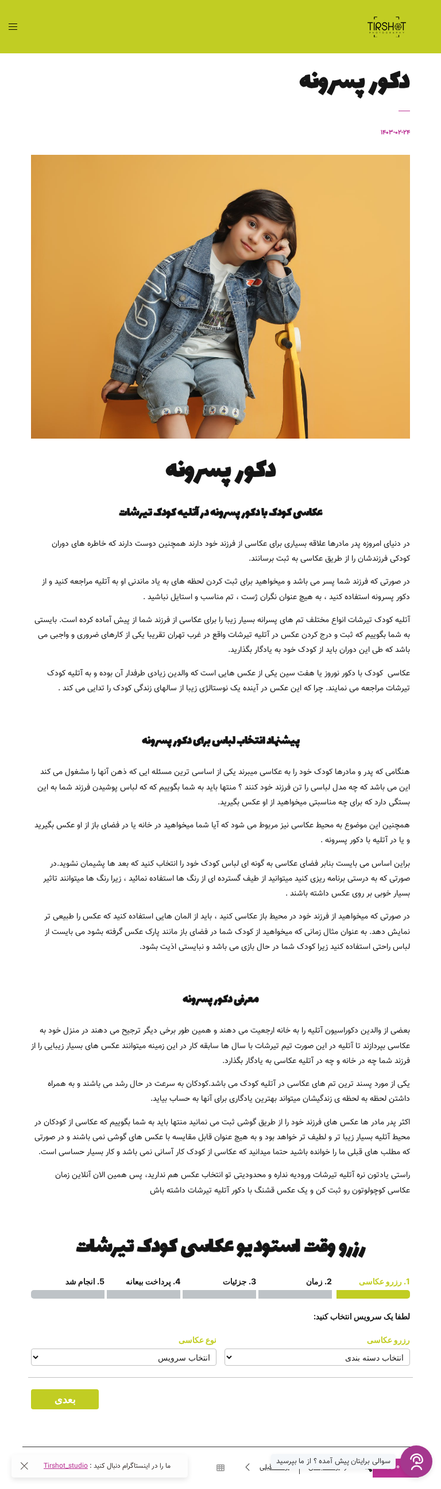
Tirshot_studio (66, 1466)
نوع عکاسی (197, 1340)
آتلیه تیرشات (333, 1175)
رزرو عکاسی (388, 1340)
